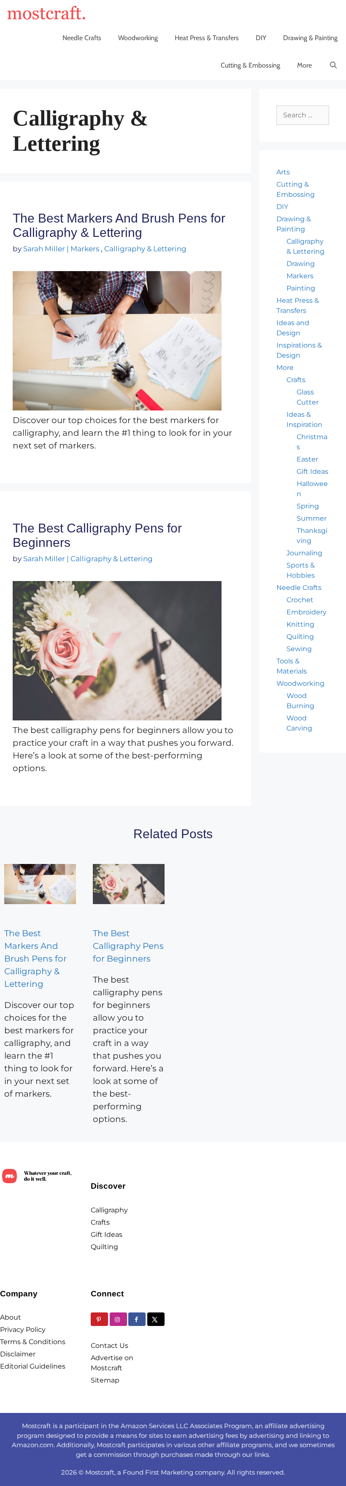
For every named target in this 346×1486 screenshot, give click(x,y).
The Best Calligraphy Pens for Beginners (128, 946)
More (304, 65)
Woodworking (138, 38)
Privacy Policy (23, 1330)
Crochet (300, 600)
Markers (84, 248)
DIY (261, 38)
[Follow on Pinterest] (99, 1319)
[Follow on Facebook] (137, 1319)
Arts (283, 172)
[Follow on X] (156, 1319)
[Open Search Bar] (333, 65)
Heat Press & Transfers (207, 38)
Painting (301, 288)
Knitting (300, 624)
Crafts (296, 380)
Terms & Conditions (32, 1342)
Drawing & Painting (310, 38)
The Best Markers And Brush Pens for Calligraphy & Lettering (119, 225)
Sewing (299, 649)
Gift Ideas (312, 471)
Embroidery (307, 612)
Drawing (301, 264)
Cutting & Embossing (250, 65)
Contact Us (109, 1346)
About (10, 1317)
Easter (307, 459)
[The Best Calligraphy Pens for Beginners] (129, 884)
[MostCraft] (48, 12)
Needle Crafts (81, 38)
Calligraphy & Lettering (145, 248)
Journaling (304, 553)
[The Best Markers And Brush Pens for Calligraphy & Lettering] (40, 884)
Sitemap (105, 1380)
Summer (312, 518)
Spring (308, 506)
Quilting (300, 637)
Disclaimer (17, 1354)
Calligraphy (109, 1210)
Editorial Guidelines (32, 1366)
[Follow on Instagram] (118, 1319)
